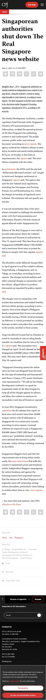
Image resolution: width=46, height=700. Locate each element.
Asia (11, 537)
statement (10, 169)
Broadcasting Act (19, 549)
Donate (38, 599)
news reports (30, 144)
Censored (32, 549)
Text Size (9, 572)
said (4, 256)
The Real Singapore (10, 558)
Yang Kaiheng (26, 558)
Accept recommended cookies (22, 695)
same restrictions (20, 461)
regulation (7, 411)
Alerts (4, 12)
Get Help (32, 4)
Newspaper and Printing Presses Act (17, 555)
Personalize (23, 688)
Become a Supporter (18, 599)
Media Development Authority (15, 552)
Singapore (19, 537)
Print (7, 563)
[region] (23, 682)
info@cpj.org (6, 661)
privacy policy (15, 681)
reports (23, 159)
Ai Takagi (6, 549)
